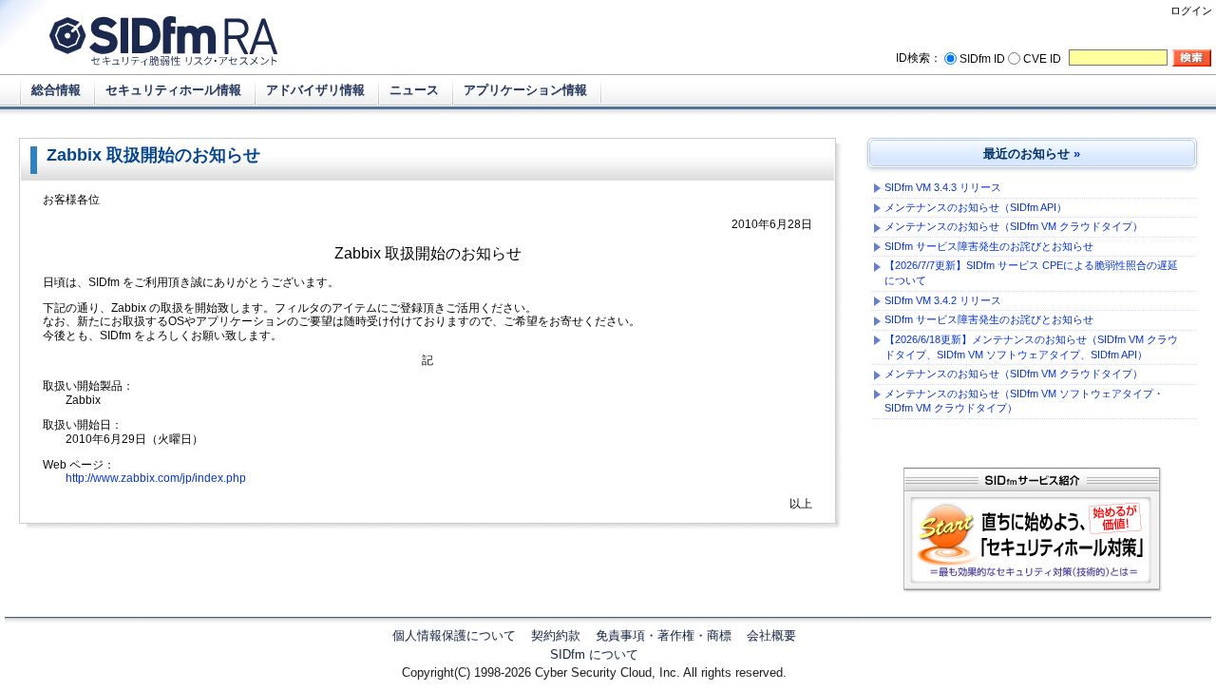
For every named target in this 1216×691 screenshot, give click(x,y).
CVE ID (1042, 59)
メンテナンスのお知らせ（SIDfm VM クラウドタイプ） (1013, 226)
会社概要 (771, 635)
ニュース (414, 90)
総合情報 (56, 90)
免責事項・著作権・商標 (664, 635)
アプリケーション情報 (525, 90)
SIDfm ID (982, 59)
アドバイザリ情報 (315, 90)
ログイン (1191, 10)
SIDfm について (594, 654)
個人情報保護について (454, 635)
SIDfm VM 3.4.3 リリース (942, 187)
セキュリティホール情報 (173, 90)
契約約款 (555, 635)
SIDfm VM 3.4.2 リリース (942, 300)
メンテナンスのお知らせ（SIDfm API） (975, 207)
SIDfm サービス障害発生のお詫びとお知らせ (988, 246)
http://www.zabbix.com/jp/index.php (156, 478)
